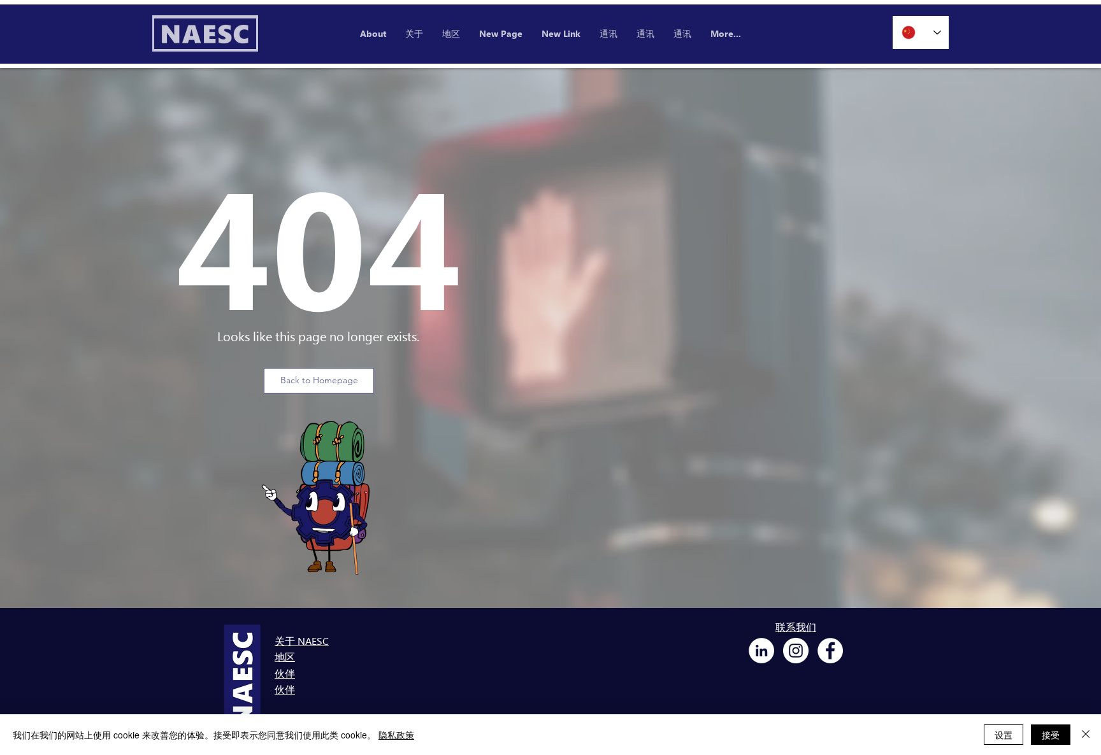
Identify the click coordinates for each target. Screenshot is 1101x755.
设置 (1003, 734)
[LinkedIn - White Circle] (761, 650)
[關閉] (1085, 734)
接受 (1051, 734)
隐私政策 (396, 734)
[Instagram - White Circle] (796, 650)
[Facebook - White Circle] (830, 650)
